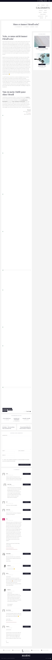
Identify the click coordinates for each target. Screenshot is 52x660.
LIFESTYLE (41, 10)
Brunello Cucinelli (26, 418)
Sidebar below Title (42, 66)
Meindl (29, 112)
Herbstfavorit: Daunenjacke (16, 419)
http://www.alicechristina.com (11, 621)
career (42, 64)
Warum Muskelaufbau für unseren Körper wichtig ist (25, 427)
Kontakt (45, 12)
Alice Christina (8, 610)
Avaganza (7, 626)
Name (3, 450)
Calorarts (43, 8)
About (45, 10)
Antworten (27, 484)
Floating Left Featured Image (42, 48)
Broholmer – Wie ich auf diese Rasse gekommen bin (8, 427)
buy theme (48, 658)
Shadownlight (8, 553)
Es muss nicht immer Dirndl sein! (7, 408)
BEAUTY (40, 12)
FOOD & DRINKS (43, 14)
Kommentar (5, 435)
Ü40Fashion (5, 411)
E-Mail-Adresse (21, 450)
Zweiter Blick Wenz (7, 418)
